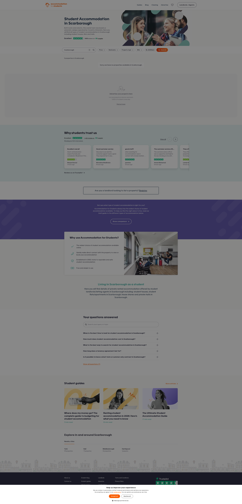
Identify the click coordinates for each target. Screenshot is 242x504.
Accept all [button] (114, 496)
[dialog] (121, 494)
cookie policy (117, 492)
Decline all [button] (127, 496)
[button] (121, 500)
